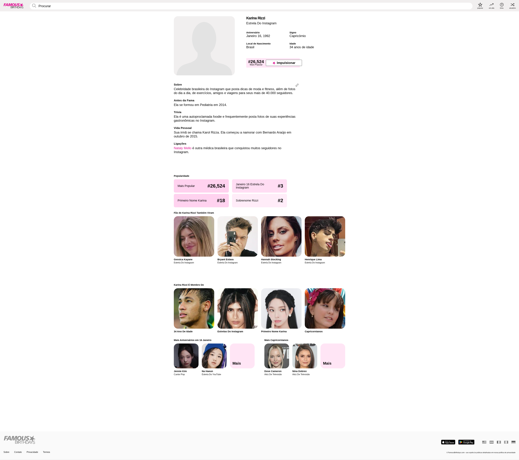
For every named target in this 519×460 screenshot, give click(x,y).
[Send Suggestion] (297, 85)
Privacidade (32, 452)
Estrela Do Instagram (261, 23)
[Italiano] (506, 442)
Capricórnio (298, 36)
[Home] (131, 439)
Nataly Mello (182, 148)
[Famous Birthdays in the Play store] (466, 442)
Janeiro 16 (253, 36)
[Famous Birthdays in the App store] (448, 442)
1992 (266, 36)
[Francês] (499, 442)
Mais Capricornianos (276, 340)
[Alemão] (513, 442)
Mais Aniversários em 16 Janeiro (192, 340)
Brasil (250, 47)
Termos (46, 452)
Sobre (6, 452)
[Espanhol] (492, 442)
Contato (18, 452)
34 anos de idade (302, 47)
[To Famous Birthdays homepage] (13, 5)
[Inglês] (484, 442)
